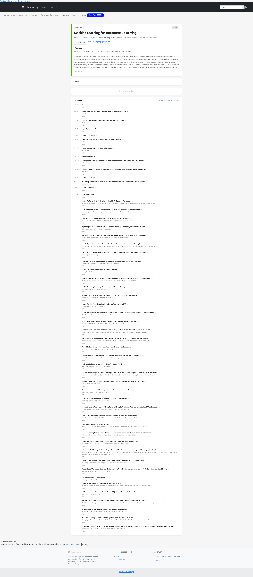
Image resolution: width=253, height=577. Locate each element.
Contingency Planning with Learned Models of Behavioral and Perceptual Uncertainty (112, 161)
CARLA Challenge (88, 188)
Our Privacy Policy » (73, 544)
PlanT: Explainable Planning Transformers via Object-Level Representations (109, 416)
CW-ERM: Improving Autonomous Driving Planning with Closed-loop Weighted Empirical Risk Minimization (120, 373)
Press (118, 557)
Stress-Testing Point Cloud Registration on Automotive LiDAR (104, 304)
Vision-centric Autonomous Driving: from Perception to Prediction (105, 112)
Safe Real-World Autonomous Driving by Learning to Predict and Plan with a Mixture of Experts (116, 330)
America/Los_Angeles (172, 100)
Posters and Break (88, 136)
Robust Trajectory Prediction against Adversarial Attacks (102, 483)
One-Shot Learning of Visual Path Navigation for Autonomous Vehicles (107, 518)
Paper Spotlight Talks (89, 129)
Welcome (85, 105)
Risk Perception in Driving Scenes (94, 478)
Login (247, 7)
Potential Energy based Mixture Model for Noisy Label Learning (105, 398)
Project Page (80, 43)
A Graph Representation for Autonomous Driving (99, 270)
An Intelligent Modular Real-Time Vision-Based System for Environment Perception (112, 244)
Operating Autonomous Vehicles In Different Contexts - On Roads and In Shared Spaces (113, 182)
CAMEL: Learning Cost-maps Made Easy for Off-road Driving (103, 287)
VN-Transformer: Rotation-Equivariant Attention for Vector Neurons (106, 218)
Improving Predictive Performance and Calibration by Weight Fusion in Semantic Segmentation (116, 278)
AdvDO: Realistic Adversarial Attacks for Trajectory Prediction (104, 509)
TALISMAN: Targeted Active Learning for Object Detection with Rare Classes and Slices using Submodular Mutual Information (127, 526)
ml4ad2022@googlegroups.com (99, 42)
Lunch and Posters (88, 157)
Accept (84, 544)
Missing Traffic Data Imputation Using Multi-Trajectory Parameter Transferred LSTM (113, 381)
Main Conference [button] (31, 15)
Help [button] (74, 15)
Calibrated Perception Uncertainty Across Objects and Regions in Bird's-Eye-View (111, 492)
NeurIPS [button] (44, 7)
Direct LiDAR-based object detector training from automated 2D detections (109, 321)
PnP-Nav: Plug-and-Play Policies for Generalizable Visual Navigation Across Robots (111, 355)
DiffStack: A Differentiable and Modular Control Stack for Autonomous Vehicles (110, 295)
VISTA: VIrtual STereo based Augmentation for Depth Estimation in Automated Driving (113, 460)
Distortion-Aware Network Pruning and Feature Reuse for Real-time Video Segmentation (114, 235)
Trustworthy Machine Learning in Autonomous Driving (101, 140)
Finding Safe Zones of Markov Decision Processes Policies (102, 364)
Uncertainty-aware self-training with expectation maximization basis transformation (113, 390)
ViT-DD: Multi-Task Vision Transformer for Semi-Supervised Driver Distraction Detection (114, 253)
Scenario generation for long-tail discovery (97, 148)
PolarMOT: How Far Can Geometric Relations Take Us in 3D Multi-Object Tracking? (111, 261)
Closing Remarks (88, 194)
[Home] (31, 7)
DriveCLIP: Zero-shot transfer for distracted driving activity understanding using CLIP (113, 501)
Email (158, 560)
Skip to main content (24, 1)
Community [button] (54, 15)
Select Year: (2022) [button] (95, 15)
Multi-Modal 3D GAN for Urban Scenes (95, 424)
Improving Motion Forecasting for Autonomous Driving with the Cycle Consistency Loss (113, 227)
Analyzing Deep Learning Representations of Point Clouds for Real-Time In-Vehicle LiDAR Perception (118, 313)
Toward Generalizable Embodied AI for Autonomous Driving (103, 120)
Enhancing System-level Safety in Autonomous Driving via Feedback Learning (110, 441)
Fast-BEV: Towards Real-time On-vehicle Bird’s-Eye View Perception (106, 201)
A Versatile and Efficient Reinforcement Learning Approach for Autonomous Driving (112, 210)
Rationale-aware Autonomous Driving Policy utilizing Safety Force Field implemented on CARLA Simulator (120, 407)
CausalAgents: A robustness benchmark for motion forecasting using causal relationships (114, 169)
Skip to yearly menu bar (8, 1)
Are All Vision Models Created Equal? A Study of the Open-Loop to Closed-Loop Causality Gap (115, 338)
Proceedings (120, 559)
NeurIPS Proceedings (126, 572)
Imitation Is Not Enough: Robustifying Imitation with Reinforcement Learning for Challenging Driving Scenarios (122, 450)
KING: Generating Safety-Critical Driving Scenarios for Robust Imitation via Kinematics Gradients (117, 433)
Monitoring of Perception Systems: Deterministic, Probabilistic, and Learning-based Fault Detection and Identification (124, 469)
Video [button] (83, 108)
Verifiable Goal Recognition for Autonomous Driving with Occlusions (106, 347)
